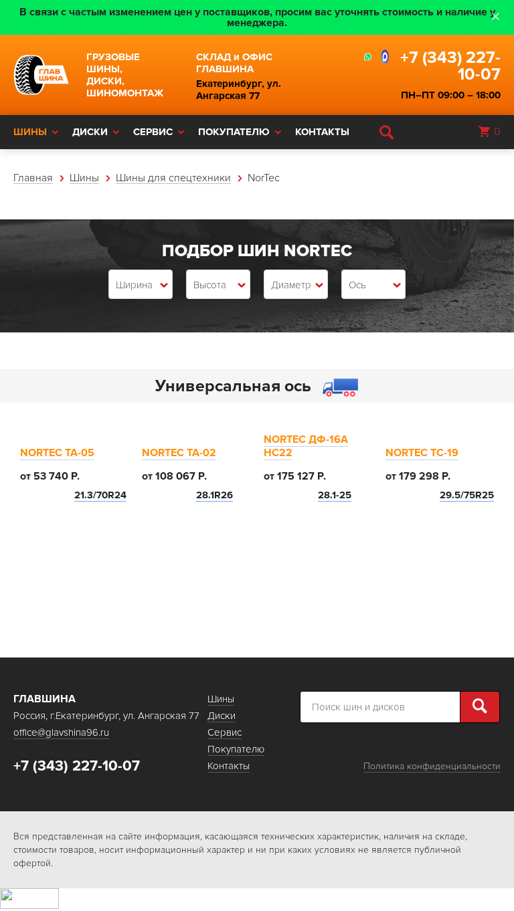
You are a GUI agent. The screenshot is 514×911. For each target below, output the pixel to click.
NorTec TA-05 (57, 453)
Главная (33, 178)
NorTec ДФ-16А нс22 (306, 446)
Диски (90, 132)
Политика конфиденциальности (432, 766)
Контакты (322, 132)
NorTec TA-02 (179, 453)
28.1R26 (214, 495)
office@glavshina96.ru (61, 732)
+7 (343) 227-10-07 (450, 66)
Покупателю (234, 132)
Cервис (153, 132)
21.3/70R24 (100, 495)
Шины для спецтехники (173, 178)
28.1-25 (334, 495)
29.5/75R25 (467, 495)
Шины (30, 132)
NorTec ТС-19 (422, 453)
